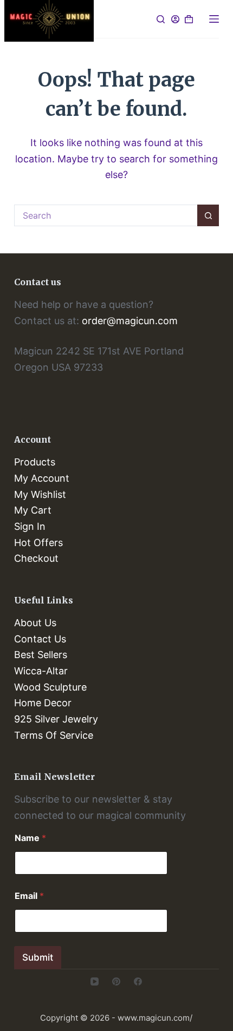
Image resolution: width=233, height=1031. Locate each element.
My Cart (32, 510)
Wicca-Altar (41, 671)
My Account (41, 478)
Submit (37, 957)
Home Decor (43, 702)
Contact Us (40, 639)
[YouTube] (94, 981)
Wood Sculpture (50, 687)
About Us (35, 622)
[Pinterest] (116, 981)
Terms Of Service (53, 735)
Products (34, 462)
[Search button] (208, 215)
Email (29, 896)
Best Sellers (40, 654)
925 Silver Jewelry (56, 719)
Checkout (36, 558)
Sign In (30, 526)
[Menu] (214, 19)
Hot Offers (38, 542)
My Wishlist (40, 494)
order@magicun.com (130, 320)
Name (30, 838)
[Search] (161, 19)
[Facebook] (138, 981)
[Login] (175, 19)
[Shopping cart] (189, 19)
